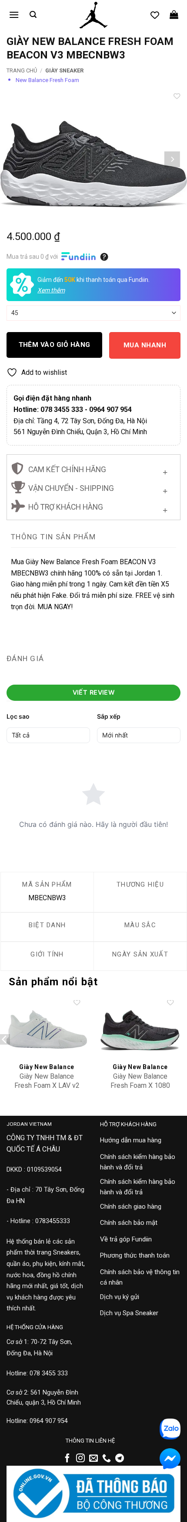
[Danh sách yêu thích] (154, 15)
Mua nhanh (145, 345)
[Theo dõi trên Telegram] (119, 1459)
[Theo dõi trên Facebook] (67, 1459)
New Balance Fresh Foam (47, 80)
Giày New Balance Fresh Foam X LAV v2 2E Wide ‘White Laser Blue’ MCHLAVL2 (47, 1089)
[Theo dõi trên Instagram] (80, 1459)
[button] (14, 14)
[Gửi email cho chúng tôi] (93, 1459)
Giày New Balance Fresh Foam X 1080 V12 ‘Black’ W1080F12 (140, 1085)
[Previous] (15, 159)
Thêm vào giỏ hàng (54, 345)
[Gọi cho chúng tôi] (106, 1459)
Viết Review (94, 692)
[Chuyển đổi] (165, 470)
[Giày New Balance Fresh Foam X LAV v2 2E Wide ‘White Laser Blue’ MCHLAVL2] (47, 1029)
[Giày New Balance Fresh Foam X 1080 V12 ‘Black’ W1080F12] (140, 1029)
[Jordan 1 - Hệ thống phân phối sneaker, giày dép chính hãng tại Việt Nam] (93, 15)
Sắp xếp (108, 716)
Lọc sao (18, 716)
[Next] (172, 159)
